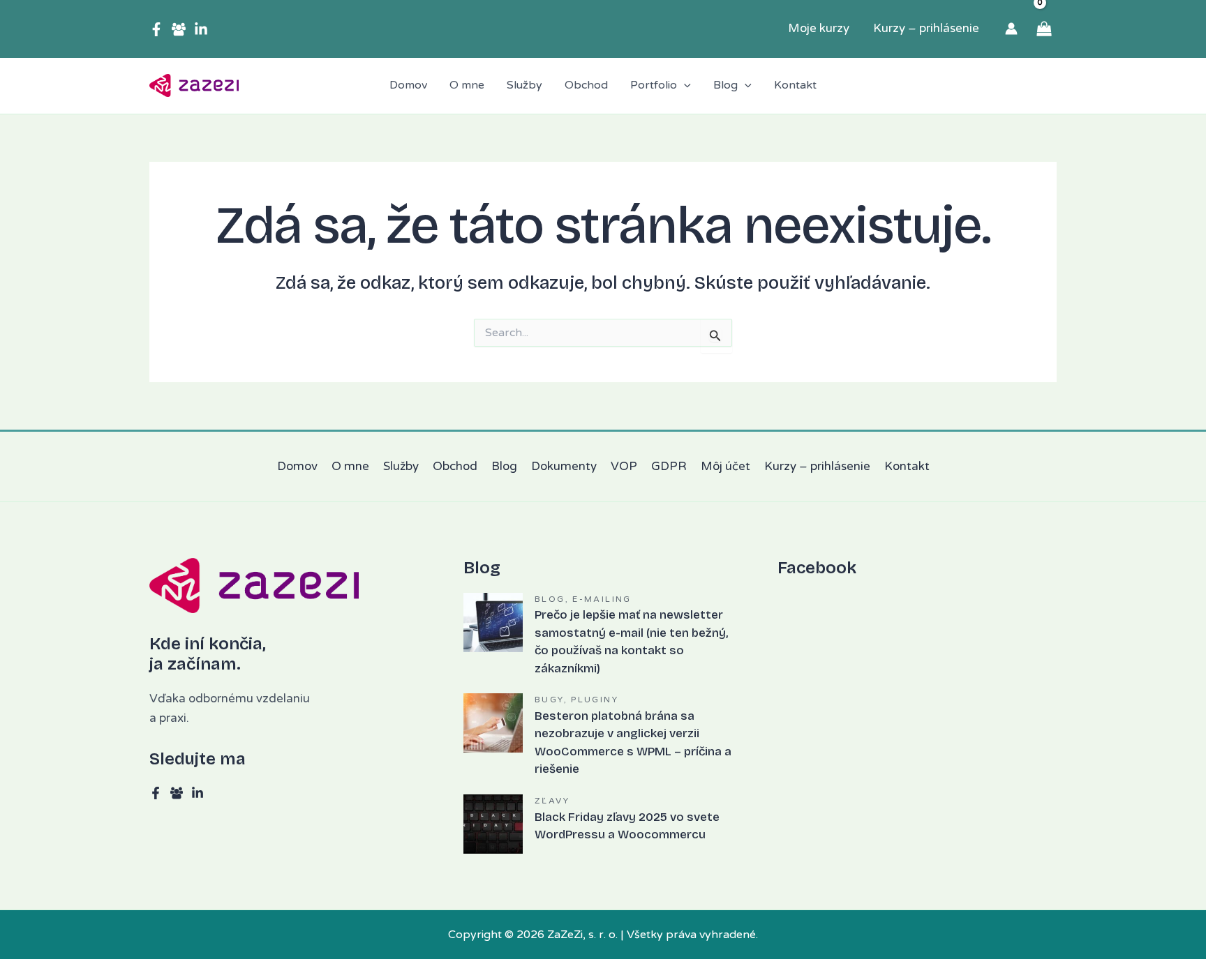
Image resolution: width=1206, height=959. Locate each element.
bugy (549, 699)
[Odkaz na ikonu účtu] (1011, 28)
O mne (350, 466)
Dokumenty (564, 466)
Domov (297, 466)
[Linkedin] (201, 29)
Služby (401, 466)
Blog (504, 466)
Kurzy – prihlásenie (817, 466)
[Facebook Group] (179, 29)
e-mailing (601, 599)
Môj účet (725, 466)
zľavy (552, 801)
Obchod (455, 466)
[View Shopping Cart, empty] (1044, 29)
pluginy (594, 699)
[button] (684, 85)
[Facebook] (156, 29)
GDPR (669, 466)
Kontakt (907, 466)
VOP (624, 466)
